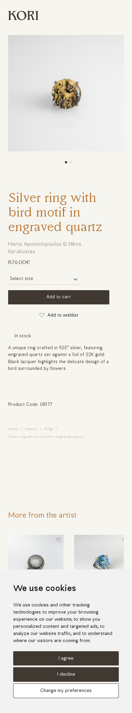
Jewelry (31, 429)
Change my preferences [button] (66, 690)
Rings (49, 429)
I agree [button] (66, 658)
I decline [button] (66, 674)
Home (13, 429)
